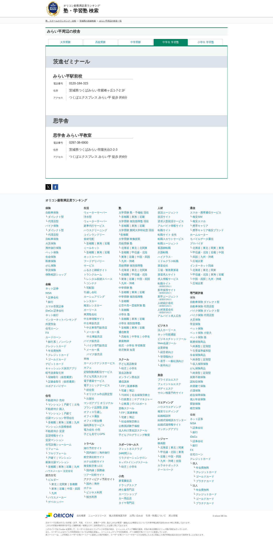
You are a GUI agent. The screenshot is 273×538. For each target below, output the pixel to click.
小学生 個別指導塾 (129, 323)
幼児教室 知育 (127, 349)
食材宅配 (89, 238)
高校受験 (100, 42)
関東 (181, 447)
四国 (195, 256)
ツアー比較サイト (94, 474)
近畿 (69, 422)
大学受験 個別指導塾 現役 (134, 221)
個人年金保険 (198, 399)
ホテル (88, 487)
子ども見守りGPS (94, 434)
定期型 (207, 346)
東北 (54, 484)
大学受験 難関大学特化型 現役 (136, 230)
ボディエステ (165, 388)
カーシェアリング (94, 296)
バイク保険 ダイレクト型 (204, 310)
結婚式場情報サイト (169, 424)
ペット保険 (52, 252)
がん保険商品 (198, 368)
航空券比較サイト (94, 457)
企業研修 (163, 347)
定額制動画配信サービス (98, 371)
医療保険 (51, 261)
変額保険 (195, 403)
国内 (89, 483)
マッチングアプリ (168, 429)
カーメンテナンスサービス (99, 363)
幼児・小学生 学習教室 (132, 345)
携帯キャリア (200, 225)
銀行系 (52, 341)
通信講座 (124, 381)
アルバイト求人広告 (169, 315)
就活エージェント (168, 212)
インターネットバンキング (61, 319)
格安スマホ (199, 221)
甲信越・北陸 (139, 252)
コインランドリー (94, 234)
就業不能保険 (198, 377)
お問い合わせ (136, 515)
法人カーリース (167, 329)
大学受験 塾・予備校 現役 (134, 212)
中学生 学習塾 (170, 42)
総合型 (90, 389)
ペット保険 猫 (198, 337)
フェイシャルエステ (169, 384)
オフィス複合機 (93, 420)
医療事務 (132, 386)
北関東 (63, 484)
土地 (76, 404)
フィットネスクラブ (130, 448)
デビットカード (55, 363)
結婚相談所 (164, 415)
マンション (54, 404)
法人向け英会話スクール (133, 430)
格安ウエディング (168, 411)
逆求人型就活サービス (171, 221)
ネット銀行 (52, 315)
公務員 (125, 403)
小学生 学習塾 (206, 42)
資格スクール (126, 408)
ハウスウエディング (169, 406)
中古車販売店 (91, 323)
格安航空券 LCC (93, 465)
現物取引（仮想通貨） (61, 377)
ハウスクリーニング (95, 230)
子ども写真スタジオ (95, 376)
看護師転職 (164, 247)
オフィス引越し (93, 411)
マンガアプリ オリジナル (98, 402)
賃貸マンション (55, 440)
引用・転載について (156, 515)
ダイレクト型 (56, 216)
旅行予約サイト (93, 448)
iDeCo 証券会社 (55, 310)
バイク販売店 (91, 340)
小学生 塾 (124, 314)
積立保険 (195, 408)
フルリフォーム (57, 453)
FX (47, 332)
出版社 (90, 398)
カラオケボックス (168, 465)
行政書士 (126, 399)
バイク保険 (52, 225)
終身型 (196, 346)
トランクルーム (93, 274)
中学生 (135, 336)
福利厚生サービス (94, 425)
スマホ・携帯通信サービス (205, 212)
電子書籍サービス (94, 380)
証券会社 (53, 297)
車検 (86, 358)
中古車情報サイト (94, 318)
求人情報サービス (168, 278)
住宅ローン (52, 328)
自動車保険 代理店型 (202, 306)
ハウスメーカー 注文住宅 (59, 471)
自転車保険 (52, 238)
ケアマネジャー (143, 399)
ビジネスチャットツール (172, 338)
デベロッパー (56, 501)
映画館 (161, 443)
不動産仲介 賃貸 (55, 431)
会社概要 (81, 515)
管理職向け (166, 356)
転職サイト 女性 (167, 234)
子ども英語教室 (128, 363)
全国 (178, 460)
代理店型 (53, 221)
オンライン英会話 (129, 377)
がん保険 (51, 265)
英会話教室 (125, 372)
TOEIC (125, 394)
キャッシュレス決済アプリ (61, 368)
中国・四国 (73, 488)
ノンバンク (65, 341)
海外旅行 (104, 452)
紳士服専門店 (126, 489)
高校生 (125, 336)
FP (123, 386)
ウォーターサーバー (95, 212)
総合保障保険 (198, 394)
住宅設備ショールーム (59, 444)
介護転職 (163, 252)
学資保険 (51, 270)
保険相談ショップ (56, 274)
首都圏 (52, 422)
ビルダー (53, 479)
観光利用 (91, 496)
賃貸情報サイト (55, 435)
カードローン (53, 337)
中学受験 (135, 42)
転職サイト (164, 230)
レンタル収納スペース (99, 278)
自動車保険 (52, 212)
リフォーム (52, 448)
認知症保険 (196, 381)
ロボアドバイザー (56, 386)
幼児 (123, 368)
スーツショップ (128, 494)
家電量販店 (125, 480)
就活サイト (164, 216)
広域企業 (198, 261)
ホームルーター (199, 234)
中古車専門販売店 (96, 327)
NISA (48, 292)
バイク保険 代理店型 (202, 315)
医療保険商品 (198, 341)
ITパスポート (139, 403)
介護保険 (195, 390)
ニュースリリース (97, 515)
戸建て (68, 404)
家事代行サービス (94, 225)
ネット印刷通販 (167, 334)
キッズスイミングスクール (133, 462)
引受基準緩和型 (202, 350)
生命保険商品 (198, 354)
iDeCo (193, 436)
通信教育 (124, 332)
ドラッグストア (128, 485)
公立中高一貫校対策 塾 (132, 305)
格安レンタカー (93, 305)
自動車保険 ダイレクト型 (204, 301)
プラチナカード (205, 481)
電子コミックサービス (97, 385)
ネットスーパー (93, 256)
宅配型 (90, 287)
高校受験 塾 (125, 243)
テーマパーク (165, 469)
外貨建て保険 (198, 386)
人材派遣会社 (165, 310)
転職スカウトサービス (171, 238)
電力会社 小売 (92, 429)
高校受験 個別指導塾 (131, 265)
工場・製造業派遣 (168, 270)
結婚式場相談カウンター (172, 420)
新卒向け (165, 365)
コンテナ (91, 283)
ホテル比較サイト (94, 461)
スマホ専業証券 (55, 306)
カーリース (90, 309)
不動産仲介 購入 (55, 408)
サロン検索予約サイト (171, 392)
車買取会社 (90, 314)
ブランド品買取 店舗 (96, 407)
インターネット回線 (201, 265)
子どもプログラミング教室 (134, 434)
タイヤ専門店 (126, 502)
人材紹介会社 (165, 304)
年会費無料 (54, 350)
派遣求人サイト (167, 274)
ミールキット (91, 247)
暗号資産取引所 (55, 372)
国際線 (101, 470)
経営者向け (166, 352)
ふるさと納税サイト (95, 270)
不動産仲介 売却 (55, 400)
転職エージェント (168, 243)
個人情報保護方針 (118, 515)
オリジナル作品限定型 (99, 394)
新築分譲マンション (57, 462)
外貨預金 (51, 324)
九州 (76, 422)
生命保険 (51, 256)
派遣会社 (163, 265)
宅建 (123, 390)
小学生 (146, 336)
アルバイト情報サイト (171, 225)
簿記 (131, 390)
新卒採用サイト (167, 291)
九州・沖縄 (127, 261)
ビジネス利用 (94, 492)
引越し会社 (90, 292)
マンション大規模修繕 (59, 426)
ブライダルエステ (168, 379)
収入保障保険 (200, 363)
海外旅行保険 (53, 247)
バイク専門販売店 (96, 345)
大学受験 (65, 42)
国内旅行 (91, 452)
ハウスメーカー (57, 497)
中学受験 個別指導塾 (131, 296)
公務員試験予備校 (129, 425)
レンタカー (90, 301)
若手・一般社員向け (172, 361)
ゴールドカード (57, 359)
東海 (61, 422)
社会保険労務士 (141, 394)
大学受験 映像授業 (129, 238)
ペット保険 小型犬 (201, 332)
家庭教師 (124, 340)
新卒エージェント (168, 297)
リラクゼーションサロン (133, 457)
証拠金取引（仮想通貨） (62, 381)
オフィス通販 (91, 416)
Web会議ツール (167, 343)
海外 (96, 483)
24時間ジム (125, 453)
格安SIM (197, 216)
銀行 (50, 301)
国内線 (90, 470)
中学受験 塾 (125, 287)
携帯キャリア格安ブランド (208, 230)
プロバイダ (196, 243)
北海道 (125, 247)
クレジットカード (56, 346)
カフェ (88, 367)
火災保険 (51, 243)
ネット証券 (52, 288)
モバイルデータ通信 (201, 238)
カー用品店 (125, 498)
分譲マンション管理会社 (60, 417)
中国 (221, 252)
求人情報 (173, 515)
